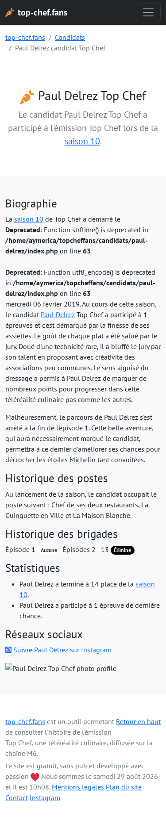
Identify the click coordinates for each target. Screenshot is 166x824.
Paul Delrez (58, 314)
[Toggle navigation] (148, 12)
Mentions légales (78, 786)
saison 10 (82, 141)
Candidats (70, 37)
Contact (16, 797)
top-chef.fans (25, 37)
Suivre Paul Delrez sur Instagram (62, 649)
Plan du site (124, 786)
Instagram (45, 797)
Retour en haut (138, 721)
